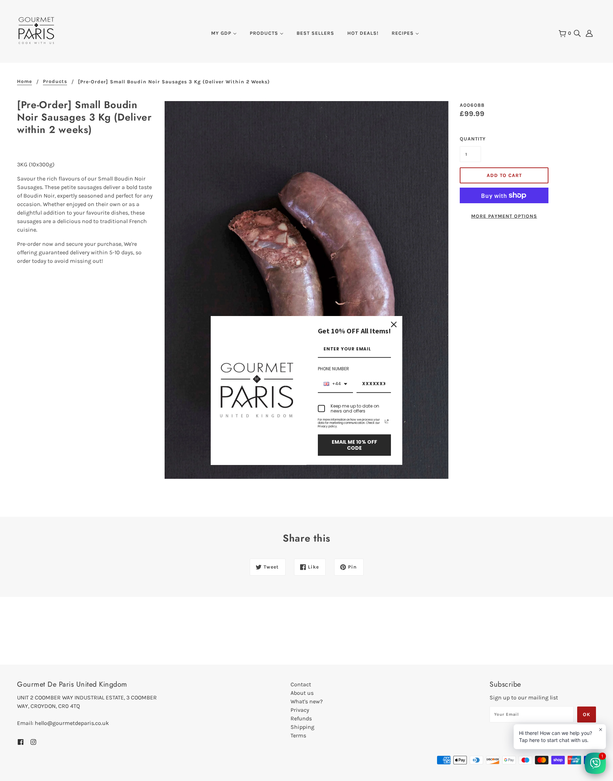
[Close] (393, 324)
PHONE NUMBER (333, 369)
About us (302, 692)
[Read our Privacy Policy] (386, 421)
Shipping (302, 727)
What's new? (307, 701)
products (55, 81)
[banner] (36, 30)
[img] (577, 32)
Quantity (470, 139)
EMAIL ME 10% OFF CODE (354, 445)
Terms (298, 735)
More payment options (504, 216)
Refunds (301, 718)
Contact (301, 684)
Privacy (300, 710)
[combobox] (335, 384)
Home (24, 81)
